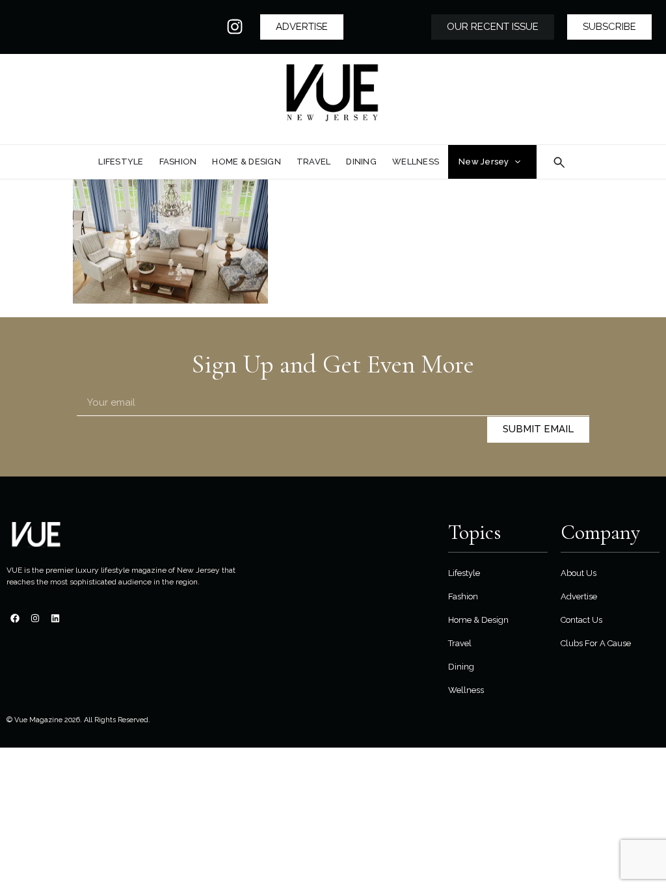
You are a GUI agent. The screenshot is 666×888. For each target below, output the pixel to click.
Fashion (463, 596)
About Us (578, 573)
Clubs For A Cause (596, 643)
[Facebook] (15, 618)
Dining (461, 667)
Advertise (579, 596)
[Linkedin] (55, 618)
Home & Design (478, 620)
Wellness (466, 690)
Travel (460, 643)
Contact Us (581, 620)
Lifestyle (464, 573)
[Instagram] (234, 26)
